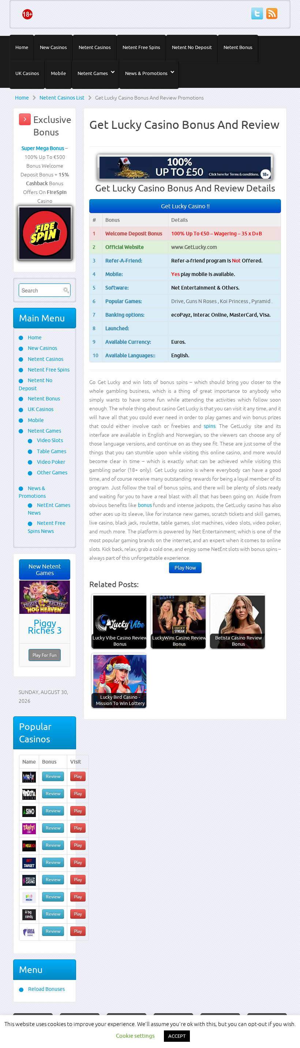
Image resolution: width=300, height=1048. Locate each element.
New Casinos (53, 47)
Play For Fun (45, 655)
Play (78, 776)
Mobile (58, 73)
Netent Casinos (95, 47)
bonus (145, 505)
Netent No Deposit (192, 47)
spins (209, 426)
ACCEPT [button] (176, 1035)
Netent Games (93, 73)
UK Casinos (27, 73)
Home (21, 47)
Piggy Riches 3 (45, 626)
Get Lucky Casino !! (185, 206)
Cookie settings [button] (135, 1036)
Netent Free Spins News (46, 527)
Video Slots (49, 440)
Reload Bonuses (46, 989)
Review (53, 776)
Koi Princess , (235, 301)
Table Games (51, 451)
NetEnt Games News (49, 509)
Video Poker (50, 462)
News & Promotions (146, 73)
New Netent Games (45, 569)
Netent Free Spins (141, 47)
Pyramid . (262, 301)
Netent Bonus (238, 47)
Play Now (185, 568)
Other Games (51, 472)
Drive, (178, 301)
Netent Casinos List (62, 98)
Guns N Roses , (203, 301)
